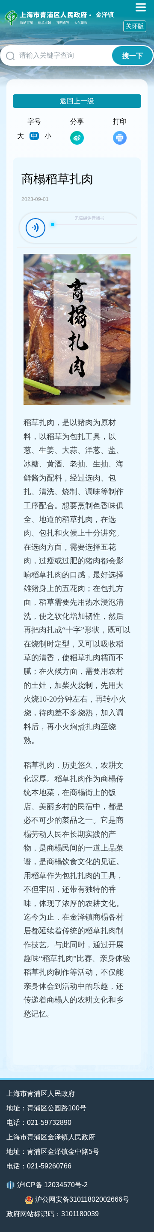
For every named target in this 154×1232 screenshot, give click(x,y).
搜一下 (132, 55)
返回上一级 (77, 101)
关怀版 (135, 26)
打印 (120, 121)
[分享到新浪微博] (77, 138)
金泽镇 (105, 14)
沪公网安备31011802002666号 (82, 1199)
